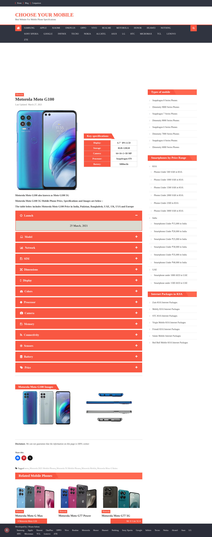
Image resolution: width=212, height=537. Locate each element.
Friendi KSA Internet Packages (166, 329)
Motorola (122, 28)
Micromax (146, 34)
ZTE (26, 40)
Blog (27, 3)
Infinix (62, 34)
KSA (154, 166)
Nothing (166, 28)
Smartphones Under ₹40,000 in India (170, 262)
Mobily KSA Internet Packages (166, 309)
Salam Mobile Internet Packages (166, 336)
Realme (106, 28)
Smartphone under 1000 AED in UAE (170, 275)
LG (123, 34)
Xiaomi (56, 28)
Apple (43, 28)
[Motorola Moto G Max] (35, 495)
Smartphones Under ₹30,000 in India (170, 247)
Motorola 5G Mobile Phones (69, 468)
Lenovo (171, 34)
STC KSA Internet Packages (164, 316)
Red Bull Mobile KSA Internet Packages (170, 342)
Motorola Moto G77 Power (75, 515)
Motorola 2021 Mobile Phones (43, 468)
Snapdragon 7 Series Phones (164, 114)
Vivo (94, 28)
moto (27, 468)
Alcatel (101, 34)
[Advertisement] (106, 66)
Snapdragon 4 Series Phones (164, 140)
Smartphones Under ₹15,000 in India (170, 223)
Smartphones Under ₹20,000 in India (170, 231)
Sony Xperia (31, 34)
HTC (132, 34)
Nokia (87, 34)
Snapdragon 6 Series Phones (164, 127)
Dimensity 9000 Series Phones (165, 107)
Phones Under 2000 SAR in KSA (168, 195)
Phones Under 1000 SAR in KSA (168, 180)
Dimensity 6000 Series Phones (165, 147)
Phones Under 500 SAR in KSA (168, 172)
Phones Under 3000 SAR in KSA (168, 211)
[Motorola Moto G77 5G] (122, 495)
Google (48, 34)
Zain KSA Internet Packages (164, 302)
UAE (154, 269)
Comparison (36, 3)
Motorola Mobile (89, 468)
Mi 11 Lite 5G (132, 521)
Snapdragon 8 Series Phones (164, 100)
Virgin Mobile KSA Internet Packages (169, 322)
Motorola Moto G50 (28, 521)
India (154, 218)
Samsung (29, 28)
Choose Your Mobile (44, 15)
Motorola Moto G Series (107, 468)
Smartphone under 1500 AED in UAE (170, 283)
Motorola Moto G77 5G (116, 515)
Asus (114, 34)
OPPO (83, 28)
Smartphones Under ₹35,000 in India (170, 255)
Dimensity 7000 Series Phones (165, 134)
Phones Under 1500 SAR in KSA (168, 187)
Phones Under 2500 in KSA (166, 203)
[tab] (78, 215)
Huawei (151, 28)
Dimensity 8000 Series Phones (165, 120)
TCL (159, 34)
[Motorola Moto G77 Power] (79, 495)
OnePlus (70, 28)
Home (19, 3)
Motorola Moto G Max (29, 515)
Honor (138, 28)
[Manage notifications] (6, 530)
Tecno (75, 34)
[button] (45, 407)
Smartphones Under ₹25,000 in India (170, 239)
